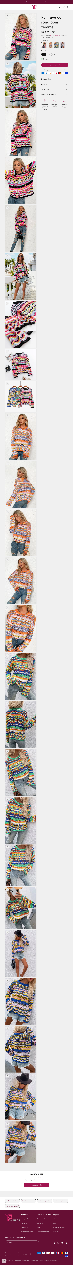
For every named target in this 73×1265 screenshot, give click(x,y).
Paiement (24, 1223)
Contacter (40, 1223)
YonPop (11, 1260)
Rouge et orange (11, 1206)
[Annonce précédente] (4, 2)
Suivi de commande (43, 1231)
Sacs (54, 1223)
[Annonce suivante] (69, 2)
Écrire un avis (36, 1185)
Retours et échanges (27, 1231)
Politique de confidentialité (22, 1260)
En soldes (56, 1231)
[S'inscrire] (37, 1242)
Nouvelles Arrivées (59, 1227)
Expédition (24, 1227)
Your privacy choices (51, 1260)
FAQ (38, 1227)
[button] (4, 7)
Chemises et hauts (28, 1201)
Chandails (11, 1201)
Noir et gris (60, 1201)
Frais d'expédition (55, 35)
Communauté (41, 1219)
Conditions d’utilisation (37, 1260)
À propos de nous (26, 1219)
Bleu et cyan (44, 1201)
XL (60, 54)
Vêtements (56, 1219)
